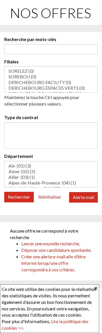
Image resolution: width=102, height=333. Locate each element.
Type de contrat (21, 117)
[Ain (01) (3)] (51, 166)
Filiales (11, 61)
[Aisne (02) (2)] (51, 171)
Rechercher (19, 196)
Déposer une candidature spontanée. (56, 250)
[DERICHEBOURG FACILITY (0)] (51, 82)
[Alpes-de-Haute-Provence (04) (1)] (51, 183)
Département (18, 156)
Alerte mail (83, 197)
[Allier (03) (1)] (51, 177)
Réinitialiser (49, 196)
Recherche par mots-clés (30, 39)
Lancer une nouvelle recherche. (50, 243)
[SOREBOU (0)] (51, 77)
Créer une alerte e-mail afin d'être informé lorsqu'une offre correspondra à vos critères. (53, 263)
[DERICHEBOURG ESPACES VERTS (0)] (51, 88)
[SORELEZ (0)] (51, 71)
